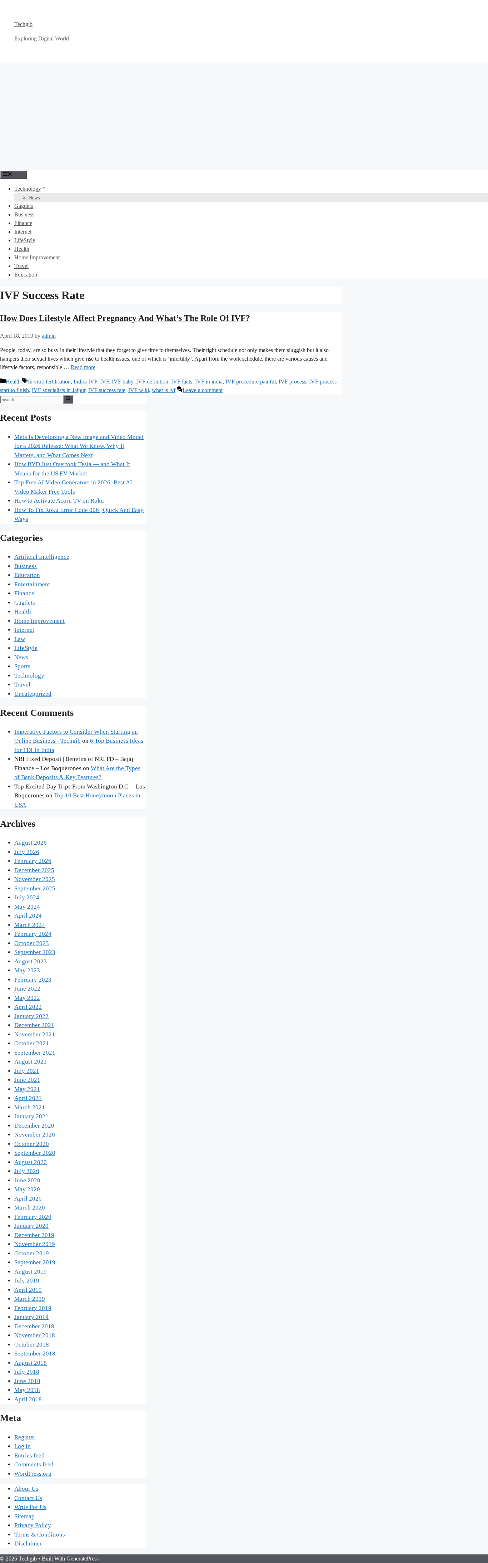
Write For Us (30, 1507)
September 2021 (34, 1052)
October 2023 (31, 943)
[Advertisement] (244, 117)
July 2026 (26, 852)
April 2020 (28, 1198)
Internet (22, 232)
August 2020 (30, 1162)
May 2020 (27, 1189)
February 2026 (32, 861)
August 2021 (30, 1061)
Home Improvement (37, 257)
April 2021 (28, 1098)
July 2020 (26, 1171)
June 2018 (27, 1381)
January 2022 (31, 1016)
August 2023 (30, 961)
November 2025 (34, 879)
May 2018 (27, 1390)
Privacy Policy (32, 1525)
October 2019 (31, 1253)
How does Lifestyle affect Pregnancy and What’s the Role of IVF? (125, 318)
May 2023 (27, 970)
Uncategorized (32, 693)
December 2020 (34, 1125)
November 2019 (34, 1244)
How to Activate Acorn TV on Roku (59, 500)
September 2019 (34, 1262)
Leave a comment (203, 390)
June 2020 (27, 1180)
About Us (26, 1488)
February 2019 (32, 1308)
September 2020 (34, 1152)
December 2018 (34, 1326)
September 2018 (34, 1353)
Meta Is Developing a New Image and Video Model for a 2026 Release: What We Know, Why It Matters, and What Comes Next (79, 446)
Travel (21, 266)
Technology (27, 189)
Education (25, 275)
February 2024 (32, 934)
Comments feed (34, 1464)
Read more (83, 367)
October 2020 (31, 1143)
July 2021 (26, 1071)
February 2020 (32, 1216)
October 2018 (31, 1344)
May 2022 (27, 998)
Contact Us (28, 1498)
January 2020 (31, 1225)
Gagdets (23, 206)
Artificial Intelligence (41, 556)
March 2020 (29, 1207)
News (34, 197)
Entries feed (29, 1455)
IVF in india (209, 381)
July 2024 (26, 897)
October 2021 (31, 1043)
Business (24, 214)
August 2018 (30, 1362)
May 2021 (27, 1089)
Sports (22, 666)
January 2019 (31, 1317)
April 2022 (28, 1006)
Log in (22, 1446)
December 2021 (34, 1025)
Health (21, 249)
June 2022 (27, 988)
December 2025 (34, 870)
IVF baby (122, 381)
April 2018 (28, 1399)
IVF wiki (138, 390)
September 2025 (34, 888)
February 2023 (32, 979)
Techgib (23, 24)
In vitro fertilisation (49, 381)
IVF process (292, 381)
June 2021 (27, 1079)
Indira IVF (85, 381)
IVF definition (152, 381)
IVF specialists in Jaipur (58, 390)
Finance (23, 223)
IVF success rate (106, 390)
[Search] (68, 399)
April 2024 (28, 915)
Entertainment (32, 584)
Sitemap (24, 1516)
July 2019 (26, 1280)
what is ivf (163, 390)
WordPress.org (32, 1473)
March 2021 (29, 1107)
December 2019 (34, 1235)
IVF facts (181, 381)
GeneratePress (82, 1558)
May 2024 (27, 906)
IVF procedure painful (250, 381)
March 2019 (29, 1298)
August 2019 (30, 1271)
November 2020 (34, 1134)
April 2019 (28, 1289)
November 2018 (34, 1335)
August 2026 (30, 842)
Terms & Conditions (39, 1534)
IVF (104, 381)
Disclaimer (28, 1543)
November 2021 (34, 1034)
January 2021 (31, 1116)
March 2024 (29, 925)
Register (24, 1437)
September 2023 (34, 952)
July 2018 (26, 1371)
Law (19, 639)
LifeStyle (24, 240)
